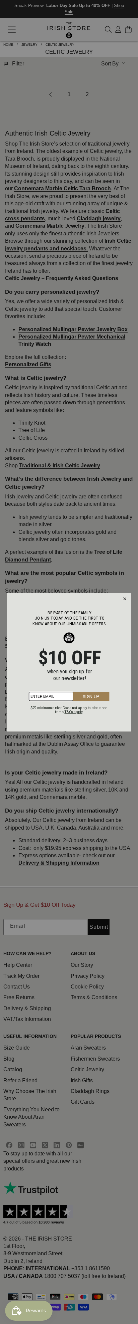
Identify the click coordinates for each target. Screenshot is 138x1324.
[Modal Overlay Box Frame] (69, 662)
